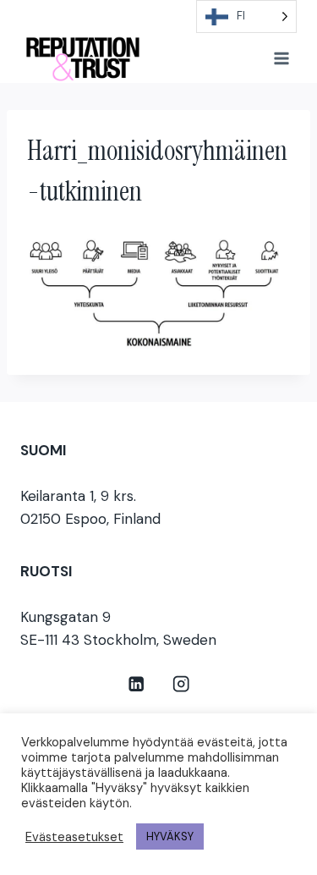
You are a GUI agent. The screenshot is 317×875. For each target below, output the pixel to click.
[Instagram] (181, 683)
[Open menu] (281, 58)
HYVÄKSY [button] (170, 836)
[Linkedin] (136, 683)
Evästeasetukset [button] (74, 837)
